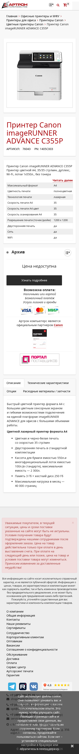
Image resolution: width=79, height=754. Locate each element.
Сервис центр (16, 667)
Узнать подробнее (34, 280)
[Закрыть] (72, 746)
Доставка (12, 659)
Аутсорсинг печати (19, 671)
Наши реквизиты (18, 624)
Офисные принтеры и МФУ (40, 16)
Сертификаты (16, 628)
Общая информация (20, 615)
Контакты (13, 619)
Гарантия (12, 675)
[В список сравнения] (51, 4)
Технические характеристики (48, 383)
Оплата (11, 663)
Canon (58, 325)
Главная (11, 16)
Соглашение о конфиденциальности (32, 649)
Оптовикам (14, 641)
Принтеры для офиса (21, 20)
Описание (13, 383)
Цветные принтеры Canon (24, 24)
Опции (11, 391)
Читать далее (63, 180)
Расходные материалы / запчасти (46, 391)
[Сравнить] (67, 252)
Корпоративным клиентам (25, 637)
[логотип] (14, 5)
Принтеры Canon (51, 20)
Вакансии (13, 645)
